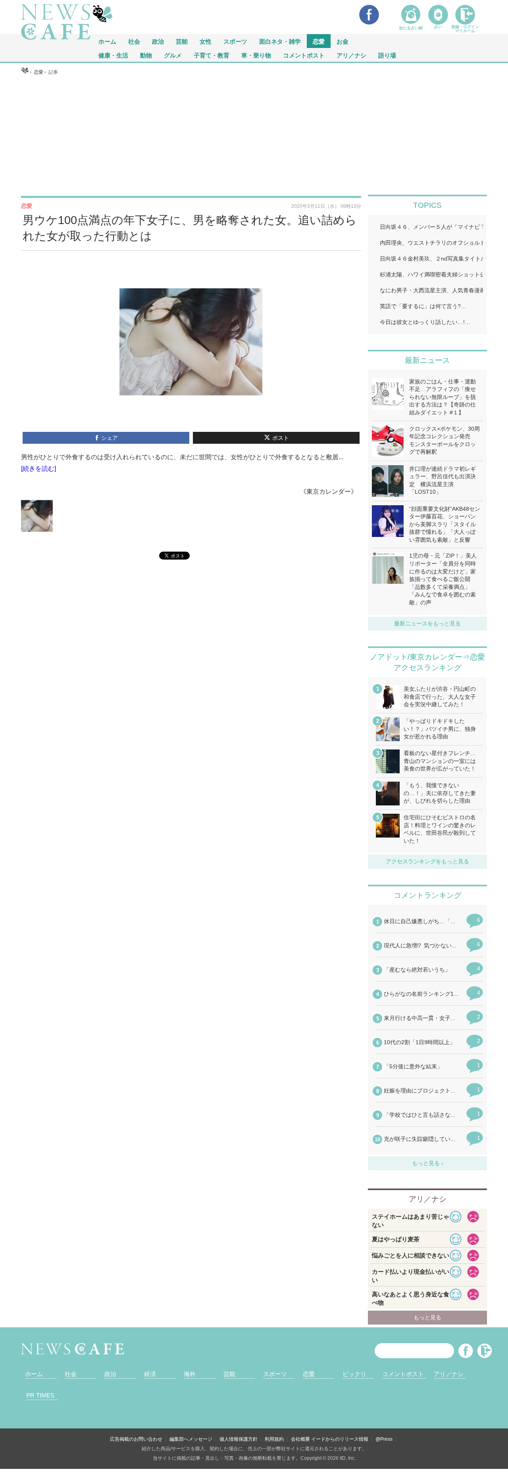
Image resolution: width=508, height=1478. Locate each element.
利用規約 (274, 1439)
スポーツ (235, 41)
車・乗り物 (256, 55)
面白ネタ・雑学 (280, 41)
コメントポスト (304, 55)
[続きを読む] (38, 468)
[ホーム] (25, 72)
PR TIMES (40, 1395)
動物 (146, 55)
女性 (206, 41)
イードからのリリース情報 (339, 1439)
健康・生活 (113, 55)
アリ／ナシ (351, 55)
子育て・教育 (211, 55)
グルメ (173, 55)
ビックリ (354, 1374)
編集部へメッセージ (190, 1439)
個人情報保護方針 (238, 1439)
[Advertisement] (254, 135)
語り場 (387, 55)
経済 (150, 1374)
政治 (158, 41)
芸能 (182, 41)
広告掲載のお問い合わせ (136, 1439)
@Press (384, 1439)
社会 (134, 41)
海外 (190, 1374)
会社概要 (300, 1439)
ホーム (34, 1374)
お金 (342, 41)
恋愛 (319, 41)
